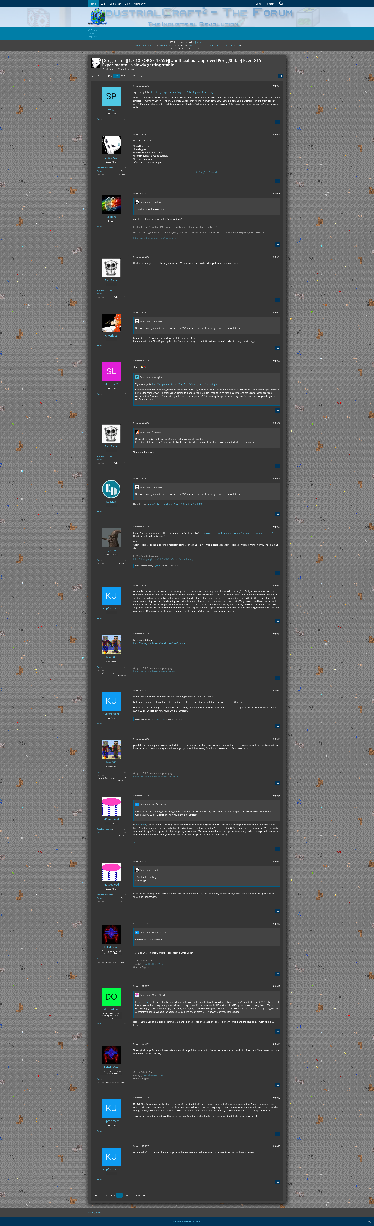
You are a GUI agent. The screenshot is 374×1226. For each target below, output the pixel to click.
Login (259, 3)
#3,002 (276, 134)
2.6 (160, 45)
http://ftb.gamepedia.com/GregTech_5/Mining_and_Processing (181, 92)
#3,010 (276, 585)
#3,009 (276, 526)
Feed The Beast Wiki (153, 963)
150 (110, 76)
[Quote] (277, 122)
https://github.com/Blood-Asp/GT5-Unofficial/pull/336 (174, 504)
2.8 (170, 45)
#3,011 (276, 633)
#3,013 (276, 738)
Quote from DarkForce (151, 320)
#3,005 (276, 312)
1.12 (238, 45)
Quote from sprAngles (151, 377)
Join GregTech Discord (205, 172)
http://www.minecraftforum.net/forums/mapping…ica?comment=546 (236, 532)
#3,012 (276, 690)
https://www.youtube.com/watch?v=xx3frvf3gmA (158, 643)
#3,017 (276, 986)
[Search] (281, 3)
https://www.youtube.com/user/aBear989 (154, 671)
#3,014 (276, 795)
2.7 (165, 45)
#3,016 (276, 923)
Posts (99, 119)
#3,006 (276, 360)
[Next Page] (140, 76)
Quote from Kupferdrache (153, 804)
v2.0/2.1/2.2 (139, 45)
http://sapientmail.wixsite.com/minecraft (153, 237)
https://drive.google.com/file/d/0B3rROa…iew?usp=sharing (163, 559)
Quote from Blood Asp (151, 202)
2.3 (149, 45)
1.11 (231, 45)
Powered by (187, 1221)
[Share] (280, 76)
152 (123, 76)
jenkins (198, 42)
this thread (141, 824)
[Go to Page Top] (369, 1222)
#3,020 (276, 1146)
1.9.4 (217, 45)
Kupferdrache (159, 719)
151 (116, 76)
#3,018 (276, 1044)
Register (270, 3)
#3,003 (276, 193)
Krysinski (157, 565)
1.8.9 (210, 45)
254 (135, 76)
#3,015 (276, 861)
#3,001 (276, 85)
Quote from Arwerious (151, 431)
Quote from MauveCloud (152, 995)
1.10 (224, 45)
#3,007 (276, 423)
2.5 (154, 45)
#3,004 (276, 257)
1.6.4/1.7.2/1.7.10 (197, 45)
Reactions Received (104, 167)
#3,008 (276, 478)
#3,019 (276, 1097)
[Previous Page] (93, 76)
